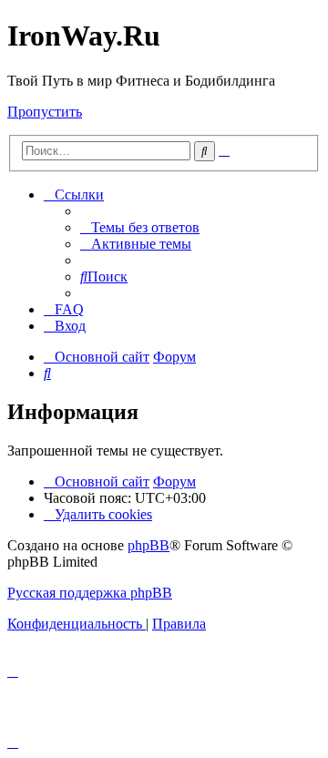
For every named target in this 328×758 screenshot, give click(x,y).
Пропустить (44, 111)
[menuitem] (140, 227)
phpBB (148, 545)
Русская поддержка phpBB (89, 592)
